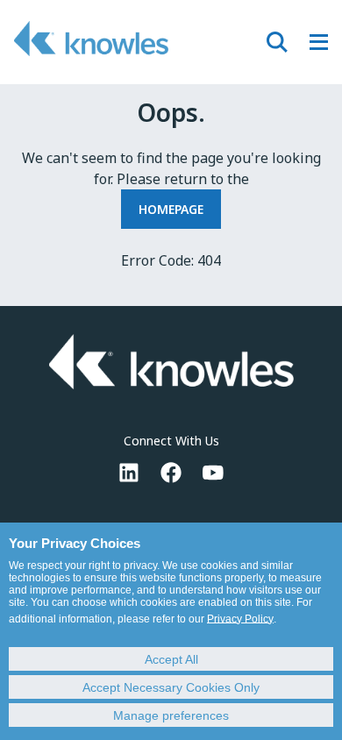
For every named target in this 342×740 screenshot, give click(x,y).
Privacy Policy (240, 619)
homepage (171, 209)
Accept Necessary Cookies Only (171, 687)
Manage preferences (171, 715)
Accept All (171, 659)
